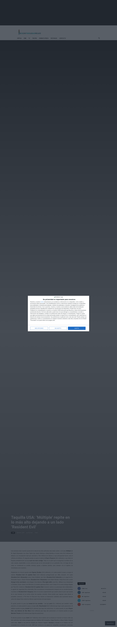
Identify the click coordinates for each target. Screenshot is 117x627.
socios (42, 301)
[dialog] (58, 313)
